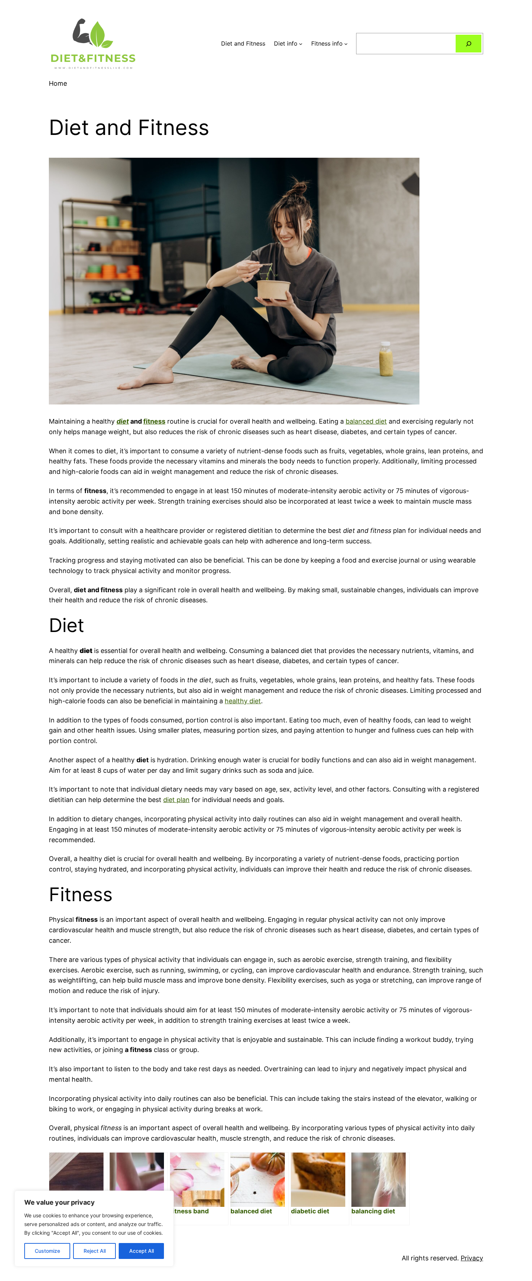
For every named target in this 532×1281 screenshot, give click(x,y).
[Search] (468, 43)
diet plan (176, 799)
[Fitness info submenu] (346, 44)
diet (123, 421)
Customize (47, 1251)
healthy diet (243, 701)
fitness (154, 421)
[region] (94, 1229)
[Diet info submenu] (301, 44)
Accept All (141, 1251)
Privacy (472, 1258)
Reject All (95, 1251)
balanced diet (366, 421)
